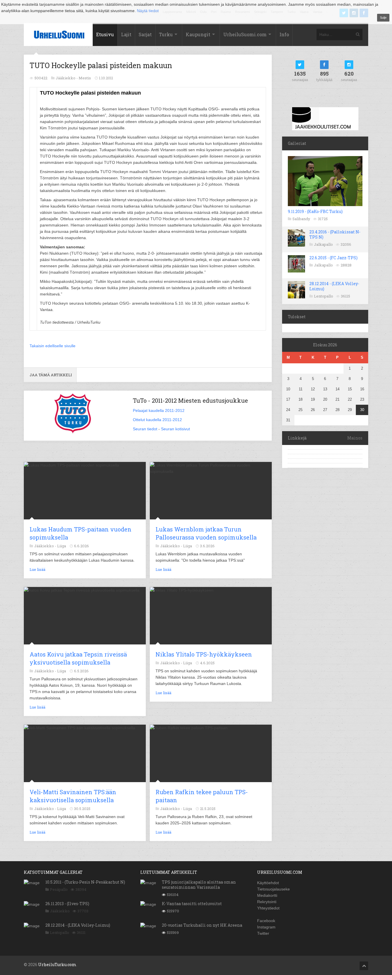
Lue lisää (37, 569)
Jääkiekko (60, 910)
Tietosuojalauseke (273, 889)
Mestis (85, 77)
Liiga (61, 545)
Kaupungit (198, 34)
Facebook (266, 920)
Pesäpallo (59, 889)
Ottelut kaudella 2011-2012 (157, 419)
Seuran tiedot (145, 429)
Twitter (263, 933)
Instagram (266, 927)
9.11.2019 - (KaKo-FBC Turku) (315, 211)
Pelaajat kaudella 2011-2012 (159, 410)
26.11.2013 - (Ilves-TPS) (67, 903)
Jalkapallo (323, 244)
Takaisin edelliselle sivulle (52, 345)
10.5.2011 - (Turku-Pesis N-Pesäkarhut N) (85, 882)
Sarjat (145, 34)
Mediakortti (267, 895)
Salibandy (301, 218)
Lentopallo (323, 296)
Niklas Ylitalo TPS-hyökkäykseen (204, 654)
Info (284, 34)
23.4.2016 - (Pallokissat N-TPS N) (334, 234)
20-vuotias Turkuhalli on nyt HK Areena (202, 925)
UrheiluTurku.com (57, 964)
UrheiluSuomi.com (245, 34)
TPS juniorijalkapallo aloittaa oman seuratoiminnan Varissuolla (199, 884)
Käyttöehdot (268, 882)
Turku (166, 34)
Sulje (383, 17)
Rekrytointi (266, 901)
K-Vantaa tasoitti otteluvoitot (192, 903)
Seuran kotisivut (175, 429)
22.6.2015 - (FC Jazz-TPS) (333, 257)
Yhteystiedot (268, 908)
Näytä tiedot (148, 10)
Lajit (126, 34)
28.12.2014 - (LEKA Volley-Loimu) (334, 286)
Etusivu (105, 34)
